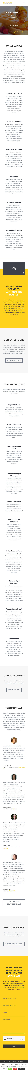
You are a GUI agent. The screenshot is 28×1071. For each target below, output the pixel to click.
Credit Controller (14, 502)
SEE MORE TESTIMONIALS (14, 902)
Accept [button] (10, 1068)
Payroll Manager (14, 424)
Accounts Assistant (14, 609)
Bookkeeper (14, 638)
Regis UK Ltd (12, 890)
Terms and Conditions (17, 1061)
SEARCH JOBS (14, 25)
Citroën (15, 809)
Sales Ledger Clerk (14, 551)
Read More (21, 1068)
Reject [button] (15, 1068)
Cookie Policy (7, 1061)
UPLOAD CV (14, 690)
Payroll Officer (14, 405)
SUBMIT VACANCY (14, 944)
